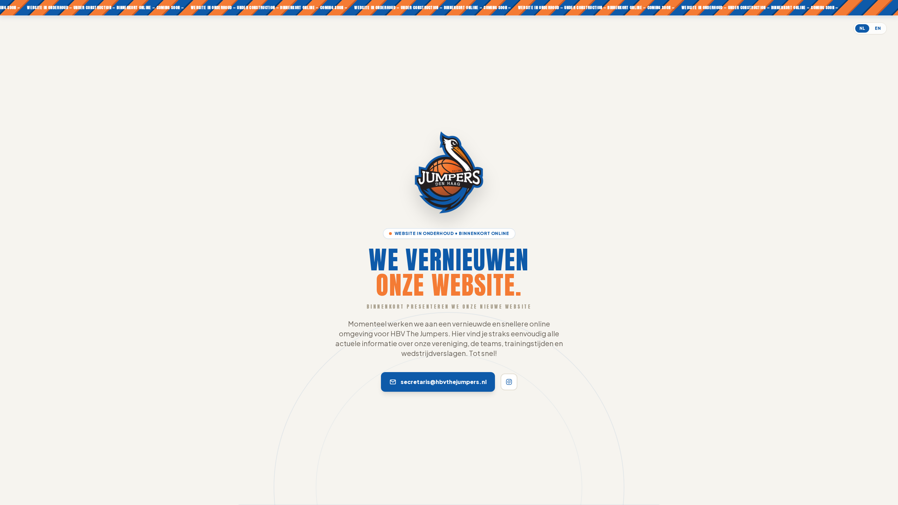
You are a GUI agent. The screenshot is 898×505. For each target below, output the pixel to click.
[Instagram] (509, 381)
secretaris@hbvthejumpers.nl (444, 381)
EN (878, 28)
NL (862, 28)
